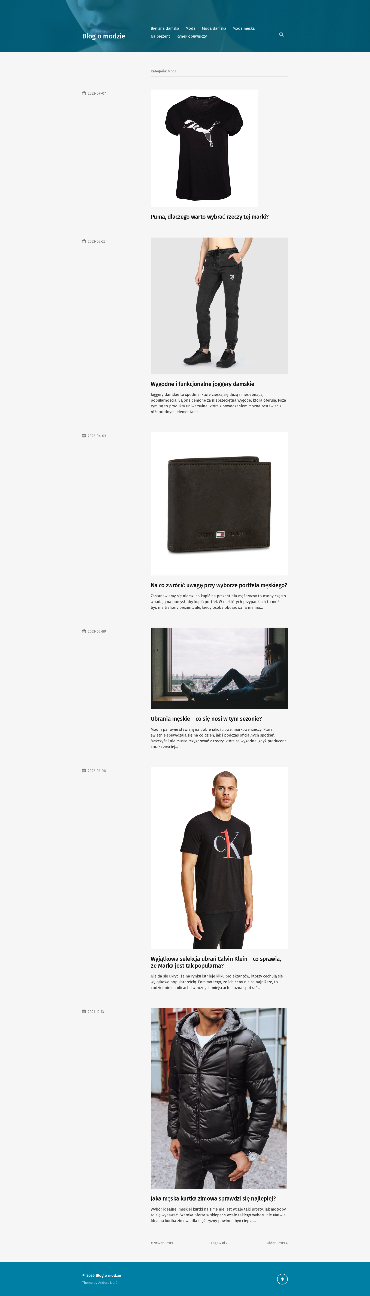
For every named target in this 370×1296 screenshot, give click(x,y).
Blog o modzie (103, 36)
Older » (277, 1243)
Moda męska (244, 28)
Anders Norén (108, 1283)
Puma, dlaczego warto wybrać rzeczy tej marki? (210, 216)
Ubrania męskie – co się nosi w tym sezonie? (206, 718)
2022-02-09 (97, 631)
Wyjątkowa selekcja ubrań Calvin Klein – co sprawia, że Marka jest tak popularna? (216, 962)
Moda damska (214, 28)
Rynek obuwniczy (191, 36)
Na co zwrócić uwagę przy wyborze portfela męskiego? (219, 585)
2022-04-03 (97, 436)
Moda (190, 28)
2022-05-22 (96, 241)
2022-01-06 (97, 771)
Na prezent (160, 36)
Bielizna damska (165, 28)
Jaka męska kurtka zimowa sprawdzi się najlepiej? (213, 1198)
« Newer (162, 1243)
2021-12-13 (96, 1012)
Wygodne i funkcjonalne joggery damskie (202, 384)
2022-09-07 (97, 93)
